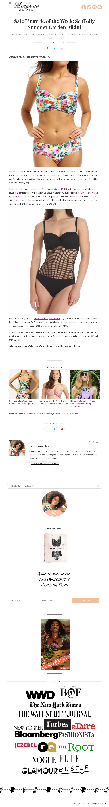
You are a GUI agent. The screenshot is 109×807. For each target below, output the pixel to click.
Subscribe (54, 65)
